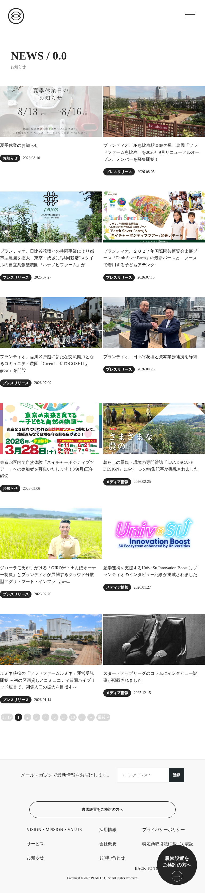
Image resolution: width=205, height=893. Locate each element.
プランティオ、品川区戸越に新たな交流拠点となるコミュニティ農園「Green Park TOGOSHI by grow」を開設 (47, 363)
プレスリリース (119, 172)
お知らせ (10, 158)
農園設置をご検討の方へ (102, 810)
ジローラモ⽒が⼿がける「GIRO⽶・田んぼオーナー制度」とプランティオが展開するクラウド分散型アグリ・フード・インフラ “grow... (48, 575)
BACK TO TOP (148, 868)
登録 (176, 775)
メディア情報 (117, 482)
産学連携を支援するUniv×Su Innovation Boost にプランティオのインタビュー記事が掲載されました (150, 571)
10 (73, 717)
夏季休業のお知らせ (19, 145)
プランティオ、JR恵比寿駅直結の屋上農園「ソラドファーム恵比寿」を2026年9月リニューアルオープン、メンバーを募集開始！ (151, 152)
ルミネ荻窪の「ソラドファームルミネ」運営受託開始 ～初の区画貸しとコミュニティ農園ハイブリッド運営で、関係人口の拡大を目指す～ (47, 680)
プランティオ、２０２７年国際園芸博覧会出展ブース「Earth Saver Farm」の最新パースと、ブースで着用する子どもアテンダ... (150, 258)
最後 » (103, 717)
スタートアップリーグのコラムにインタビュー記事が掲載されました (150, 677)
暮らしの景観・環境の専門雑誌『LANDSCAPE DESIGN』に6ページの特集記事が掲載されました (150, 466)
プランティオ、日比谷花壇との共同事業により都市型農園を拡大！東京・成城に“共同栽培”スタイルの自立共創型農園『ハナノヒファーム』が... (47, 258)
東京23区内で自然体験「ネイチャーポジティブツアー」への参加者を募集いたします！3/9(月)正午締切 (47, 469)
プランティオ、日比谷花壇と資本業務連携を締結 (150, 356)
